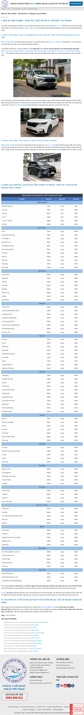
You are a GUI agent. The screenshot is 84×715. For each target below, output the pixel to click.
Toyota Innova (8, 51)
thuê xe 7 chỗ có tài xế (27, 707)
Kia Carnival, (29, 51)
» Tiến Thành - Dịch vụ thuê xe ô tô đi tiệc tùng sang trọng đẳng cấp (19, 633)
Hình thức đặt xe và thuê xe (64, 662)
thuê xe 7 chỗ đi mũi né (54, 707)
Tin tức (58, 3)
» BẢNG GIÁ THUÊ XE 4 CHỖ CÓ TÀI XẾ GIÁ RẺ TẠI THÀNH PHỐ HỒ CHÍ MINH (22, 622)
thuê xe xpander (58, 709)
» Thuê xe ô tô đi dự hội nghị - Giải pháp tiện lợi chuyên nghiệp (18, 640)
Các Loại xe (50, 3)
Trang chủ (15, 3)
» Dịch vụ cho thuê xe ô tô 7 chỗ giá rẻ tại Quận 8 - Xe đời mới (18, 648)
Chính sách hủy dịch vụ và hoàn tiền (41, 683)
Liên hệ (64, 3)
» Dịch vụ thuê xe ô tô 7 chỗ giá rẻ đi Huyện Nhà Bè (15, 646)
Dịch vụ (32, 3)
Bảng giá (40, 3)
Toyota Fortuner (19, 51)
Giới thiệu (24, 3)
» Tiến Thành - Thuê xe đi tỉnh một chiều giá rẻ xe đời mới (17, 630)
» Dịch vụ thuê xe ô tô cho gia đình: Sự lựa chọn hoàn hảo (17, 638)
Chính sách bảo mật (36, 680)
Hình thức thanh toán (63, 665)
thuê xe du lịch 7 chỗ (70, 707)
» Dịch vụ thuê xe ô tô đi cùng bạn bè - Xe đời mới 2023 (16, 635)
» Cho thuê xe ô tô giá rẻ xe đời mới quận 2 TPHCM (15, 627)
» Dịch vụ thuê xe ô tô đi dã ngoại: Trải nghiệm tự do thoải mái (18, 643)
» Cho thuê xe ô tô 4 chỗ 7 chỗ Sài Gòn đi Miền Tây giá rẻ (17, 625)
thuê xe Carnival (13, 707)
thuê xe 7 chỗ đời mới (44, 709)
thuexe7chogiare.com (48, 607)
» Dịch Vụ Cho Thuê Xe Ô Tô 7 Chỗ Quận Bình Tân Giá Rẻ (17, 651)
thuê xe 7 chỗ (58, 26)
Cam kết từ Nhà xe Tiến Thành (65, 668)
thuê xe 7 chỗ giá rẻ (55, 42)
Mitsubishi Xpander (40, 51)
